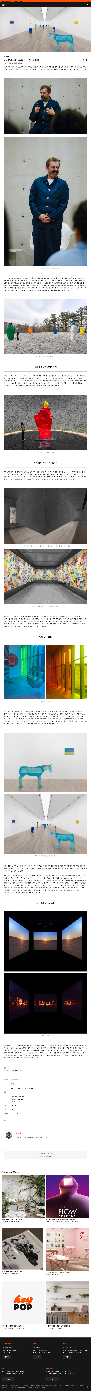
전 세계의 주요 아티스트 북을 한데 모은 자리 (58, 1273)
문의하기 (7, 1357)
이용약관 (72, 1385)
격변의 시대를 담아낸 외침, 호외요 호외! (13, 1271)
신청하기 (66, 1357)
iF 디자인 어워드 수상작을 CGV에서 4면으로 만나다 (60, 1219)
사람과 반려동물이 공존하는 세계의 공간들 (58, 1326)
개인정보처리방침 (79, 1385)
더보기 (8, 1379)
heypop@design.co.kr (58, 1385)
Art (5, 1120)
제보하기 (37, 1357)
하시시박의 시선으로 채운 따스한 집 (12, 1326)
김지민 (18, 1133)
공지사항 (67, 1385)
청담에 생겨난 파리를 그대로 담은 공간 (12, 1219)
